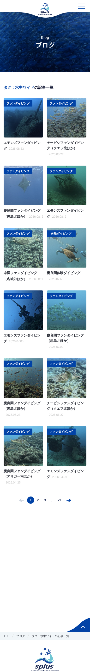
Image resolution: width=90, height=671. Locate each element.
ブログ (20, 636)
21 (59, 500)
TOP (7, 636)
